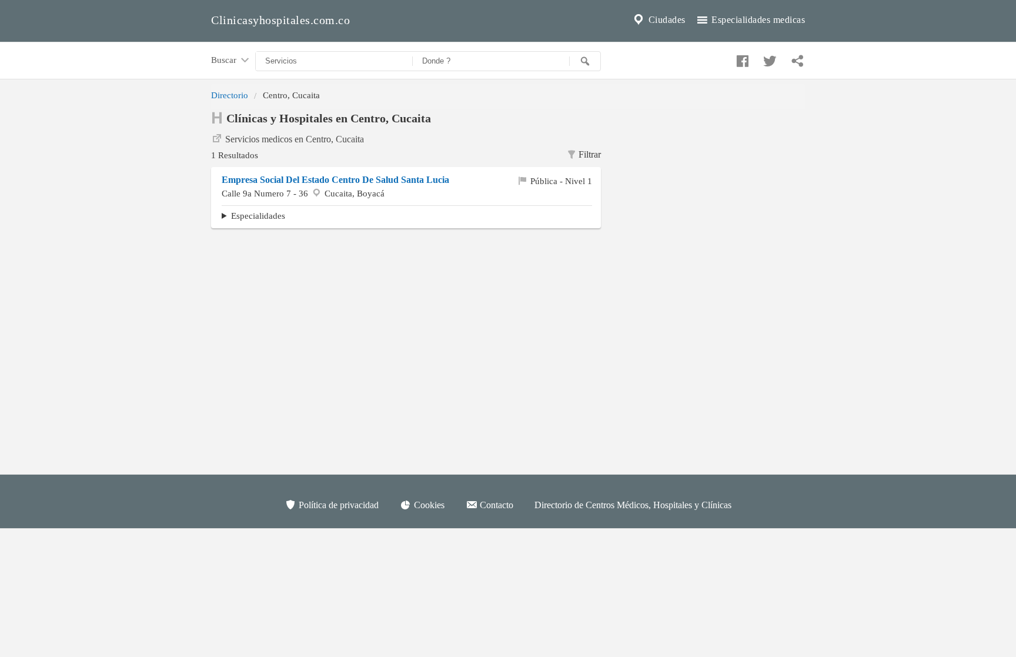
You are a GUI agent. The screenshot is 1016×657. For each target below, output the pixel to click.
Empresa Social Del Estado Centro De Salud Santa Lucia (335, 180)
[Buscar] (585, 61)
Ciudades (666, 20)
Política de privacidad (337, 505)
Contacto (495, 505)
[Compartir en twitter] (768, 58)
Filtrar (590, 154)
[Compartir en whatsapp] (796, 58)
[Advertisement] (712, 182)
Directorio (229, 95)
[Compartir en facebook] (741, 58)
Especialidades (258, 216)
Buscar (225, 60)
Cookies (428, 505)
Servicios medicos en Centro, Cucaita (294, 139)
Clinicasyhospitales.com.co (280, 20)
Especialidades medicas (757, 20)
